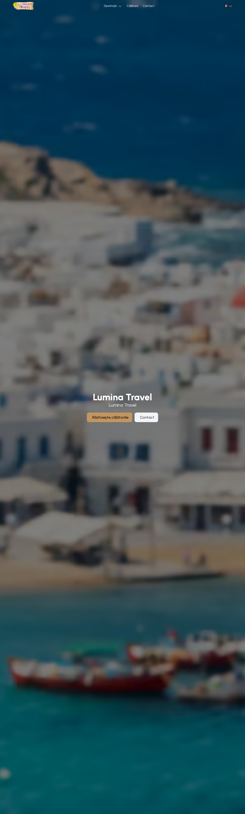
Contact (148, 6)
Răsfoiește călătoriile (110, 417)
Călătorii (132, 6)
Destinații (110, 6)
